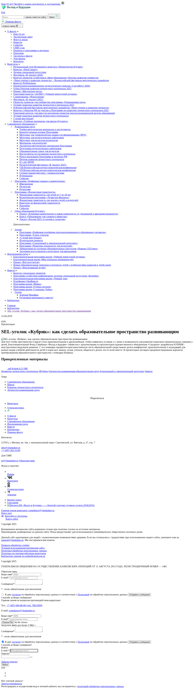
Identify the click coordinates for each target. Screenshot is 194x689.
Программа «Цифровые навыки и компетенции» (39, 181)
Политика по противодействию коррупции (23, 553)
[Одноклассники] (9, 675)
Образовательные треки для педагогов (39, 151)
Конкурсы (12, 64)
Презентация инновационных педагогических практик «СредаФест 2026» (51, 86)
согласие (16, 594)
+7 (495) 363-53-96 (10, 450)
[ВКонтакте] (9, 673)
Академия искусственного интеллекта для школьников (47, 251)
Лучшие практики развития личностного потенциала (41, 116)
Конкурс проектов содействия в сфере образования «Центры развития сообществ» (56, 77)
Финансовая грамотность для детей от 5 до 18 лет (45, 194)
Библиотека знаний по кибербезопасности (23, 556)
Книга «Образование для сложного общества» (43, 216)
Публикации (26, 175)
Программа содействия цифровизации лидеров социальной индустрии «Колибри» (56, 276)
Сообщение (7, 584)
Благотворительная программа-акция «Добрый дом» (40, 278)
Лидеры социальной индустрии (29, 72)
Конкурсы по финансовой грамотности (39, 203)
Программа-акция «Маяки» (27, 284)
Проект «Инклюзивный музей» (29, 267)
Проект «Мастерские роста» (27, 91)
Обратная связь (27, 460)
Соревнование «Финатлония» (28, 96)
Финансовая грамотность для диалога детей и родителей (48, 200)
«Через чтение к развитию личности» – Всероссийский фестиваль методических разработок (61, 80)
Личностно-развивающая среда (23, 390)
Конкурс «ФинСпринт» (25, 69)
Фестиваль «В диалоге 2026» (28, 75)
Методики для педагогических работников (41, 137)
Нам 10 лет (19, 34)
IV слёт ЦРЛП (26, 162)
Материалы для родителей (33, 143)
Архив (18, 229)
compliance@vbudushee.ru (41, 510)
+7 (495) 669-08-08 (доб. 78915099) (24, 605)
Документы (19, 58)
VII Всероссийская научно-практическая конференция (47, 170)
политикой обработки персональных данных (100, 686)
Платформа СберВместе (25, 281)
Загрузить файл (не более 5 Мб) (17, 625)
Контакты (18, 61)
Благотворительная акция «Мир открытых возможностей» (43, 259)
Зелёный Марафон (28, 295)
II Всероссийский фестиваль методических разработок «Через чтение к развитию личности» (61, 107)
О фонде (12, 31)
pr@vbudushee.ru (9, 460)
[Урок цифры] (97, 395)
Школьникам (26, 184)
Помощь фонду (13, 21)
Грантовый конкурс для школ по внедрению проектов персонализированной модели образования (64, 113)
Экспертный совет (23, 37)
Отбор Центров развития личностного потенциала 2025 (42, 88)
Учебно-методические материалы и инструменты (45, 129)
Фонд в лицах (20, 39)
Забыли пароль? (9, 661)
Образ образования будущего (29, 211)
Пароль (5, 653)
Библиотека (13, 300)
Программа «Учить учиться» (34, 235)
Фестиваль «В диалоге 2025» (28, 99)
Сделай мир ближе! (23, 118)
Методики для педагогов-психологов (38, 140)
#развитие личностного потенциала (19, 371)
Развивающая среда (24, 126)
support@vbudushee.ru (12, 540)
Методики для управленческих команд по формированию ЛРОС (53, 135)
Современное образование (21, 124)
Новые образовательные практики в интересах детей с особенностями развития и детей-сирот (62, 265)
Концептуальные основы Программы (38, 132)
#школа (148, 371)
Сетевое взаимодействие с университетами (41, 173)
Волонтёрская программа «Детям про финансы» (44, 197)
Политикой (83, 594)
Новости (17, 42)
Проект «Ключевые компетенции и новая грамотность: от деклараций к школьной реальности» (68, 214)
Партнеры (18, 53)
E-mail (5, 577)
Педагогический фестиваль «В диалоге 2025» (43, 165)
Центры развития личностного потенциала (41, 159)
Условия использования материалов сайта (23, 548)
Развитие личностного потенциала (25, 387)
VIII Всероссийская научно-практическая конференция (47, 167)
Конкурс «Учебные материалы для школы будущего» (40, 121)
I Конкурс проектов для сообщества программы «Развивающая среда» (49, 102)
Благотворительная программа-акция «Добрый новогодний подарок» (49, 256)
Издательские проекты (31, 240)
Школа (10, 384)
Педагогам (24, 186)
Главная (11, 305)
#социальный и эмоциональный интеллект (122, 371)
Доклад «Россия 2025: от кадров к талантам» (42, 219)
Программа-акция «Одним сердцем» (32, 286)
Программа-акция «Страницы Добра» (33, 289)
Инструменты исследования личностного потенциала (47, 154)
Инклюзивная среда (17, 254)
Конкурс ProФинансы (24, 83)
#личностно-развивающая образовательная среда (73, 371)
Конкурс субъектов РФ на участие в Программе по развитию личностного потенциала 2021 (61, 110)
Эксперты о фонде (22, 56)
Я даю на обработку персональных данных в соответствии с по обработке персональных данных (66, 594)
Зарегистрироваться (11, 683)
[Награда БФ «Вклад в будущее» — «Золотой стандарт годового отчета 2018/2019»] (51, 505)
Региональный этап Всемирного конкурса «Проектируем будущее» (48, 66)
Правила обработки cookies (15, 545)
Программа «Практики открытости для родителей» (46, 246)
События (18, 45)
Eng (3, 12)
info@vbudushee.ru (10, 447)
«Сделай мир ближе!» (30, 237)
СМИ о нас (19, 47)
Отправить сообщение (139, 595)
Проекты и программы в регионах (31, 50)
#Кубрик (43, 371)
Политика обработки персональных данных (24, 550)
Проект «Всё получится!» (26, 262)
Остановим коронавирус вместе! (36, 297)
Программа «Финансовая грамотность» (35, 192)
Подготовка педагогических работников (40, 148)
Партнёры (24, 205)
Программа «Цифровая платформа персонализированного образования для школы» (62, 232)
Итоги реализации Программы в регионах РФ (43, 156)
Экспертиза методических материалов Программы (45, 145)
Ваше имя (7, 574)
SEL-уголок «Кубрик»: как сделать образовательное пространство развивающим (49, 311)
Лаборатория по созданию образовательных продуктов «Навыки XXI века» (58, 248)
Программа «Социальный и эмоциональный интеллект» (48, 243)
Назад (4, 374)
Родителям (24, 189)
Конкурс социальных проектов (29, 273)
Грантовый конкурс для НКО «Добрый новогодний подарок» (45, 94)
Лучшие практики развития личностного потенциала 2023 (43, 105)
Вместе (11, 270)
